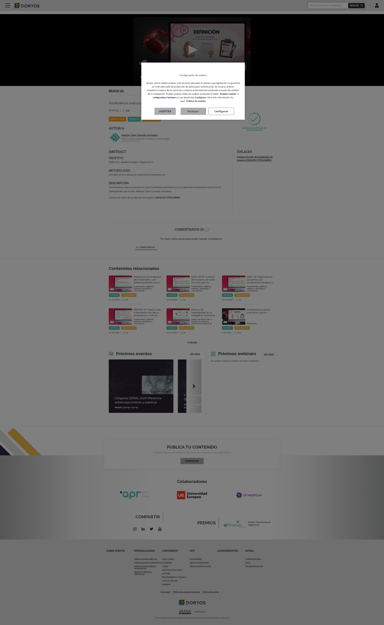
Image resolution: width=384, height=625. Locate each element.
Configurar (221, 111)
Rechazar (193, 111)
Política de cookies (196, 100)
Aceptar (165, 111)
